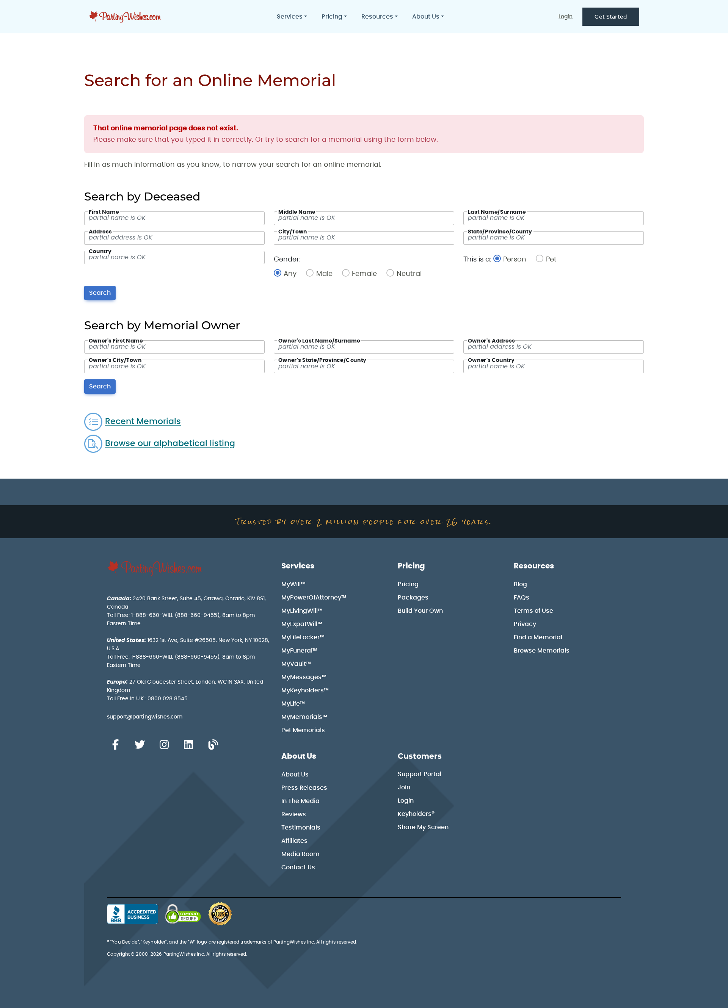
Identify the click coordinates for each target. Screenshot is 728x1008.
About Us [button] (425, 17)
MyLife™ (293, 704)
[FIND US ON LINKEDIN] (188, 745)
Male (329, 274)
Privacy (525, 624)
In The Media (300, 801)
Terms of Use (533, 611)
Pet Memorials (303, 730)
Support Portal (419, 774)
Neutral (409, 274)
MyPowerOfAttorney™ (313, 598)
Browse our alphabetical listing (170, 444)
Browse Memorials (542, 651)
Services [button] (290, 17)
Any (295, 274)
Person (519, 259)
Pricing (411, 566)
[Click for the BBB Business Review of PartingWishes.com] (132, 914)
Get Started (611, 16)
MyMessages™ (303, 677)
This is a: (477, 259)
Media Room (300, 854)
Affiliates (294, 841)
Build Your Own (420, 611)
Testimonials (300, 828)
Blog (520, 584)
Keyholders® (416, 814)
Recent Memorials (143, 422)
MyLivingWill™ (302, 611)
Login (566, 16)
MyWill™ (293, 584)
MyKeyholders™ (305, 690)
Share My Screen (423, 827)
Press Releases (304, 788)
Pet (551, 259)
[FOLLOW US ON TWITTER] (139, 745)
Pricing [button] (332, 17)
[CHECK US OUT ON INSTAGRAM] (164, 745)
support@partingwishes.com (145, 717)
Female (369, 274)
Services (297, 566)
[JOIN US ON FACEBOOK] (115, 745)
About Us (298, 756)
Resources (534, 566)
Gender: (287, 259)
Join (404, 787)
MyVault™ (296, 664)
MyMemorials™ (304, 717)
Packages (413, 598)
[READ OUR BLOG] (213, 745)
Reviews (293, 814)
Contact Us (298, 867)
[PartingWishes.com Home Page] (125, 17)
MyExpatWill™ (301, 624)
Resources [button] (377, 17)
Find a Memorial (538, 637)
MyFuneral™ (299, 651)
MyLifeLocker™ (303, 637)
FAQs (521, 598)
